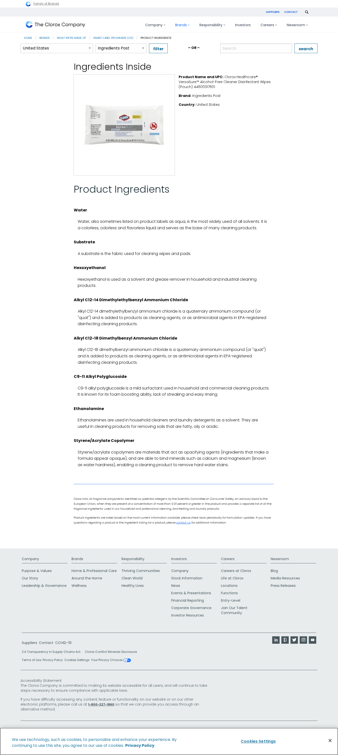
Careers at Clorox (236, 570)
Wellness (79, 585)
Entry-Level (230, 600)
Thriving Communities (140, 570)
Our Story (30, 578)
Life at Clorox (232, 578)
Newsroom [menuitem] (296, 25)
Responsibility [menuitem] (210, 25)
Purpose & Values (37, 570)
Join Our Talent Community (234, 610)
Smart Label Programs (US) (113, 38)
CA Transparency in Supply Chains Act (52, 652)
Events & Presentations (191, 593)
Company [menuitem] (154, 25)
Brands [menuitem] (181, 25)
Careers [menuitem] (267, 25)
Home (28, 38)
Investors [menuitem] (243, 25)
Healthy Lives (132, 585)
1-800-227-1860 (101, 704)
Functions (229, 593)
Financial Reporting (187, 600)
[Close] (330, 740)
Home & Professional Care (94, 570)
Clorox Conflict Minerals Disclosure (111, 652)
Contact (291, 12)
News (175, 585)
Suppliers (273, 12)
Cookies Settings (77, 660)
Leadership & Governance (44, 585)
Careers (228, 558)
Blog (274, 570)
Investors (179, 558)
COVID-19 (63, 642)
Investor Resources (187, 615)
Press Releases (283, 585)
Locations (229, 585)
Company (30, 558)
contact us (183, 523)
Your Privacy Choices (107, 660)
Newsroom (280, 558)
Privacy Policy (53, 660)
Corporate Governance (191, 607)
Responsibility (133, 558)
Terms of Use (31, 660)
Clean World (132, 578)
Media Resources (285, 578)
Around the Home (87, 578)
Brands (44, 38)
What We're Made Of (71, 38)
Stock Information (186, 578)
